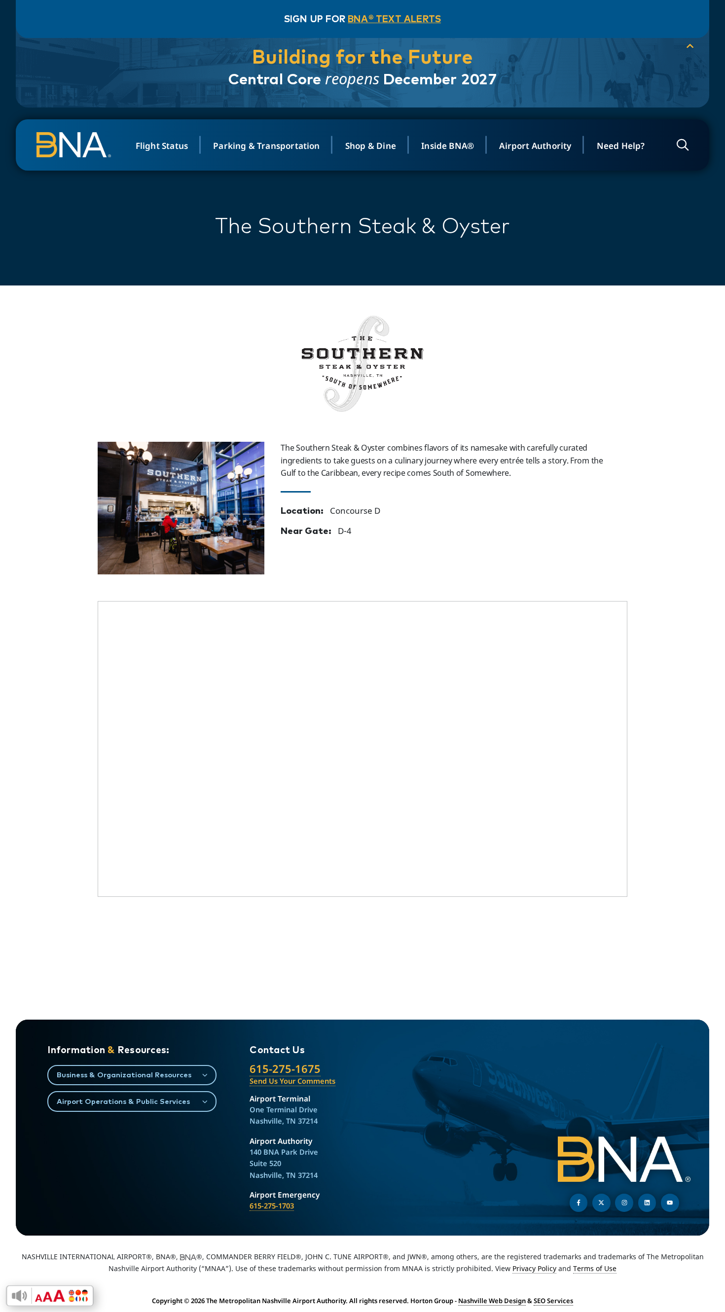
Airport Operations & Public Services (123, 1101)
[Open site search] (682, 144)
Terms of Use (594, 1268)
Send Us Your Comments (292, 1081)
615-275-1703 (272, 1205)
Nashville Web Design (492, 1300)
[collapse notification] (690, 46)
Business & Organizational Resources (124, 1074)
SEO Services (553, 1300)
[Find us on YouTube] (670, 1203)
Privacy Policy (534, 1268)
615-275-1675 (285, 1069)
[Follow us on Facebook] (579, 1203)
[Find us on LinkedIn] (647, 1203)
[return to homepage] (74, 144)
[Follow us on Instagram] (624, 1203)
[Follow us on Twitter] (601, 1203)
